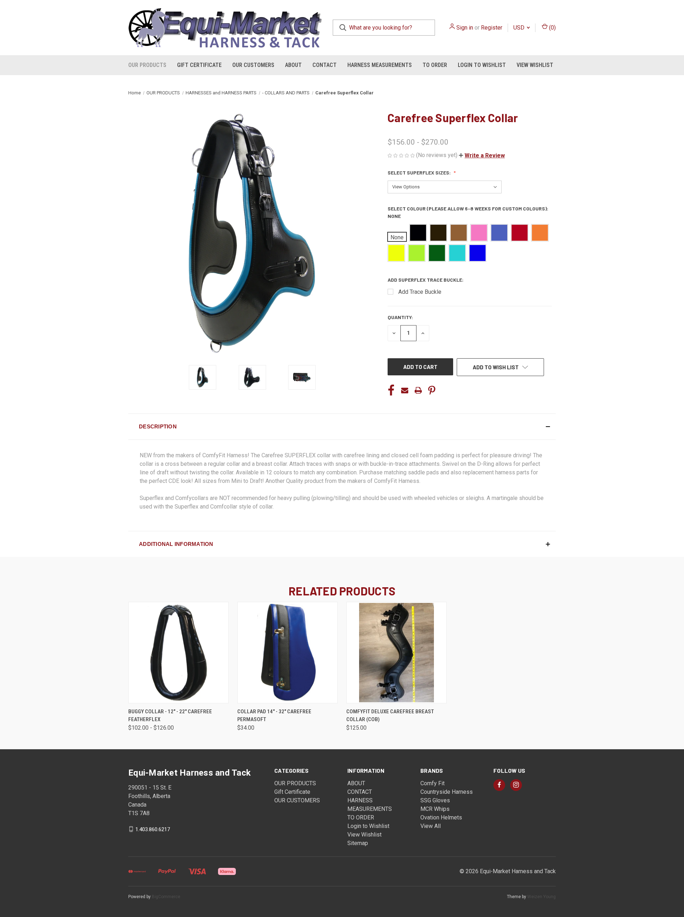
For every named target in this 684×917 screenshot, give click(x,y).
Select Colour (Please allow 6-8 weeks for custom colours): (468, 212)
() (552, 27)
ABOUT (293, 65)
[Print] (418, 390)
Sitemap (357, 843)
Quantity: (400, 317)
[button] (482, 155)
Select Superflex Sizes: (420, 173)
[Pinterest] (431, 390)
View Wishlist (535, 65)
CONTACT (324, 65)
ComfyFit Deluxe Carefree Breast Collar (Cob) (390, 715)
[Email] (404, 390)
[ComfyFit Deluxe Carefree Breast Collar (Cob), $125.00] (396, 652)
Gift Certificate (199, 65)
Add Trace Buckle (419, 291)
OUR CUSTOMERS (253, 65)
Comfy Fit (432, 783)
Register (491, 27)
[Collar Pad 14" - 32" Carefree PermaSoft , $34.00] (287, 652)
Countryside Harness (446, 791)
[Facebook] (391, 390)
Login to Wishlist (482, 65)
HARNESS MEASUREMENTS (379, 65)
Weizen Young (541, 896)
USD (519, 27)
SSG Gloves (435, 800)
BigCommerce (166, 896)
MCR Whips (435, 809)
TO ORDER (435, 65)
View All (430, 826)
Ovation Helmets (441, 817)
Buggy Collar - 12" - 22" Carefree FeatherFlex (170, 715)
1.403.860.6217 (152, 829)
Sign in (464, 27)
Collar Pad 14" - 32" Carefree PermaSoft (274, 715)
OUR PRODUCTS (147, 65)
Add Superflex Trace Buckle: (426, 280)
